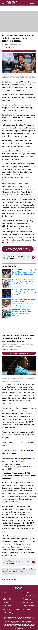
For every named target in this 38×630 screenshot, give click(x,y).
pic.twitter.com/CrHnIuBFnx (12, 464)
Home (3, 322)
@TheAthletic (27, 166)
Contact (4, 596)
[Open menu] (3, 3)
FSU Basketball (11, 322)
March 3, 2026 (7, 469)
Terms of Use (28, 602)
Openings (26, 592)
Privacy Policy (6, 602)
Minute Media (10, 617)
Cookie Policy (6, 606)
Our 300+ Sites (28, 596)
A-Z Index (26, 609)
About (3, 592)
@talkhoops (17, 166)
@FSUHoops (18, 175)
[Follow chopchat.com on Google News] (33, 257)
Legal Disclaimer (29, 606)
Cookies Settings (7, 613)
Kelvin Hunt (8, 44)
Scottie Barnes (7, 115)
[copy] (13, 47)
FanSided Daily (6, 599)
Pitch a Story (27, 599)
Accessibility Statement (10, 609)
